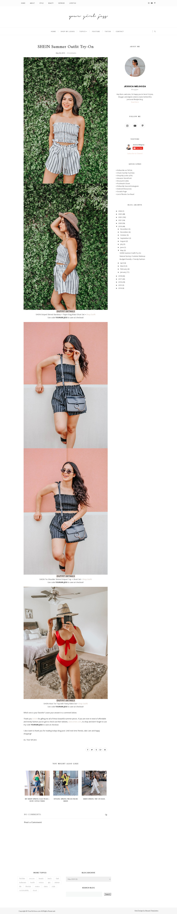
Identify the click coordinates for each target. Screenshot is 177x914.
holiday (41, 882)
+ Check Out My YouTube (125, 173)
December (124, 229)
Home (23, 3)
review (37, 886)
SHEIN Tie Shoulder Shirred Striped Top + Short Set (60, 579)
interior (57, 882)
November (124, 232)
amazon (32, 878)
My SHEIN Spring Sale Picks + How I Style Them (37, 800)
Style (41, 3)
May (122, 250)
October (123, 235)
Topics (82, 31)
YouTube (96, 31)
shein (46, 886)
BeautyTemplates (151, 911)
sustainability (24, 890)
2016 (120, 282)
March (122, 266)
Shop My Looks (68, 31)
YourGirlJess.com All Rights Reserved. (42, 911)
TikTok (108, 31)
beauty (41, 878)
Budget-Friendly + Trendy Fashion (132, 259)
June (122, 247)
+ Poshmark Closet (123, 183)
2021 (120, 220)
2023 (120, 214)
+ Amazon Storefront (124, 178)
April (122, 263)
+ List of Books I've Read (125, 194)
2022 (120, 217)
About (32, 3)
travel (35, 890)
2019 (120, 226)
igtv (49, 882)
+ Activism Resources (124, 189)
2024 (120, 211)
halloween (22, 882)
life (20, 886)
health (32, 882)
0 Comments (71, 53)
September (124, 238)
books (50, 878)
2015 (120, 285)
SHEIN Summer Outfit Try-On (130, 253)
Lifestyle (72, 3)
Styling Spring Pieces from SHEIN (66, 800)
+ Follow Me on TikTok (124, 170)
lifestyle (28, 886)
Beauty (50, 3)
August (123, 241)
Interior (61, 3)
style (53, 886)
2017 (120, 279)
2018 (120, 276)
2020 (120, 223)
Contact (120, 31)
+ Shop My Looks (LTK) (124, 175)
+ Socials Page (121, 191)
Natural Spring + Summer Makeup (132, 256)
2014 (120, 288)
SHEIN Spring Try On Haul (94, 799)
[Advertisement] (135, 309)
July (121, 244)
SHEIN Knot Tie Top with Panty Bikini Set (60, 703)
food (57, 878)
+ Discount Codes (122, 181)
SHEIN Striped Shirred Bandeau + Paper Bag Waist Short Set (60, 314)
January (123, 272)
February (124, 269)
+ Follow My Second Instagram (127, 186)
